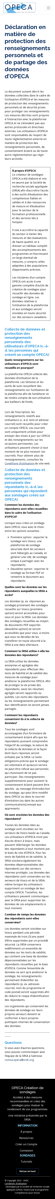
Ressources (26, 1138)
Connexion (26, 1150)
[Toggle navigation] (48, 8)
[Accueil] (19, 8)
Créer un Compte (26, 1144)
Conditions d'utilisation (20, 463)
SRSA (27, 1119)
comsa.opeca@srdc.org (19, 1060)
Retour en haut (28, 1171)
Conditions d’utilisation (16, 1183)
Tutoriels (26, 1161)
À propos (26, 1131)
